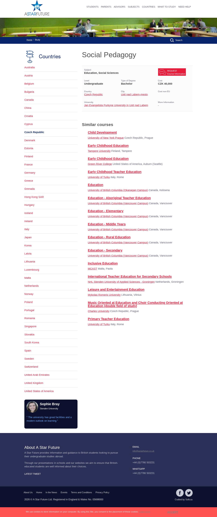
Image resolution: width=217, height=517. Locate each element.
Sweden (29, 358)
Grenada (29, 188)
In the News (51, 492)
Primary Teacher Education (108, 319)
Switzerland (31, 366)
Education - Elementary (105, 211)
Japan (28, 237)
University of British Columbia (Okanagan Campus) (118, 190)
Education (95, 185)
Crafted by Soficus (184, 499)
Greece (28, 180)
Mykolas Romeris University (104, 294)
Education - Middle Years (107, 224)
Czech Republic (93, 94)
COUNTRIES (148, 6)
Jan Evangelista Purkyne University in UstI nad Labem (116, 105)
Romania (29, 318)
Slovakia (29, 334)
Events (64, 492)
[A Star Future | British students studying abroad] (46, 8)
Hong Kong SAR (34, 197)
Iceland (28, 213)
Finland (28, 156)
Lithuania (29, 261)
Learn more (144, 511)
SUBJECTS (134, 6)
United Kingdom (33, 383)
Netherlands (31, 285)
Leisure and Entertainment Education (116, 289)
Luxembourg (31, 269)
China (27, 107)
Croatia (28, 116)
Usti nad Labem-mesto (134, 94)
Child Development (102, 132)
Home (29, 40)
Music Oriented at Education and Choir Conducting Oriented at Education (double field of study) (135, 304)
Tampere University (99, 151)
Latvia (27, 253)
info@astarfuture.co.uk (143, 451)
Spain (27, 350)
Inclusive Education (103, 263)
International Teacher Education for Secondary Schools (130, 276)
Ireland (28, 221)
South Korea (31, 342)
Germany (29, 172)
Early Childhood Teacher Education (114, 172)
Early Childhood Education (108, 145)
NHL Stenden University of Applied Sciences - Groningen (121, 281)
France (28, 164)
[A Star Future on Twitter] (189, 493)
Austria (28, 75)
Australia (29, 67)
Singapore (30, 326)
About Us (28, 492)
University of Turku (99, 177)
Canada (29, 99)
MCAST (92, 268)
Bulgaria (29, 91)
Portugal (29, 310)
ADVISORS (119, 6)
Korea (27, 245)
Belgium (29, 83)
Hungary (29, 204)
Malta (27, 277)
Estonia (28, 148)
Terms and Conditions (81, 492)
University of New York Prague (106, 137)
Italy (26, 229)
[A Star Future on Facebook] (180, 493)
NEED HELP (184, 6)
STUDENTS (92, 6)
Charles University (98, 311)
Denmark (29, 140)
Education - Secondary (105, 250)
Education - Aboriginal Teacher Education (119, 198)
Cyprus (28, 124)
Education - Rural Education (109, 237)
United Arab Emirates (36, 374)
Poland (28, 302)
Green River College (100, 164)
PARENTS (106, 6)
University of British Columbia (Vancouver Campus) (118, 203)
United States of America (39, 391)
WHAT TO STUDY (167, 6)
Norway (28, 294)
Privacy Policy (102, 492)
